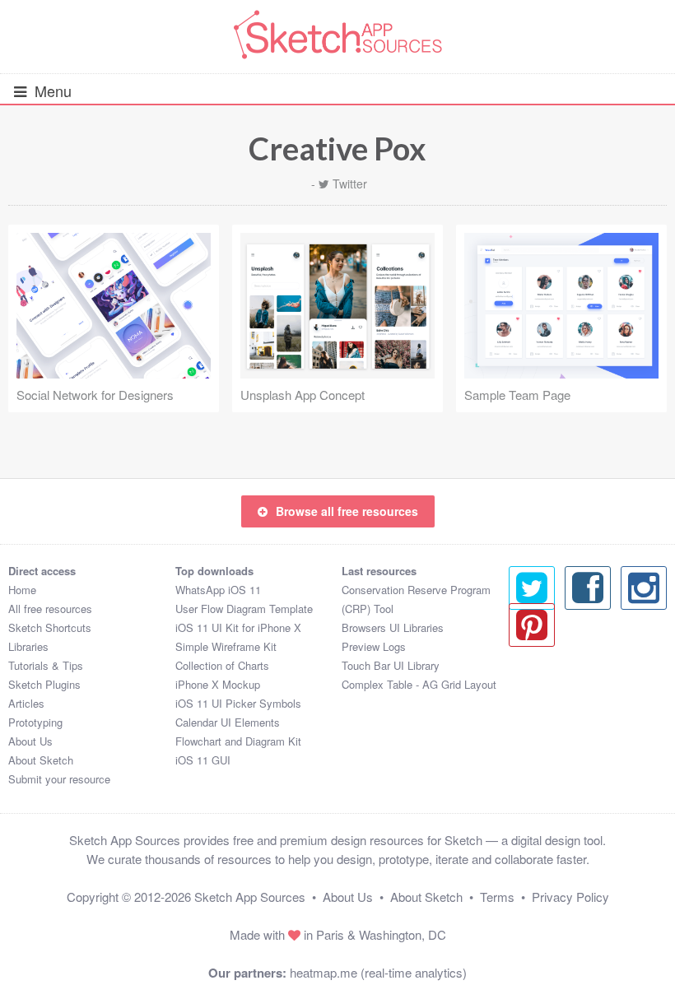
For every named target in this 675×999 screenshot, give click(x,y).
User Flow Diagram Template (244, 608)
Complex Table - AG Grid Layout (419, 684)
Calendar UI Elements (227, 722)
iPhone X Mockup (217, 684)
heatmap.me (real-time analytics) (378, 972)
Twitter (350, 183)
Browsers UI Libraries (393, 627)
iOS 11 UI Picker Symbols (238, 703)
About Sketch (40, 760)
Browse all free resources (347, 511)
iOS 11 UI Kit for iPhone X (238, 627)
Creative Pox (337, 148)
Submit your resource (59, 779)
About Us (30, 741)
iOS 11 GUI (202, 760)
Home (22, 589)
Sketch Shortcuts (49, 627)
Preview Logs (374, 646)
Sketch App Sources (249, 896)
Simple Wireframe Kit (226, 646)
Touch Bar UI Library (391, 665)
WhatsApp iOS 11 (218, 589)
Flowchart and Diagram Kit (238, 741)
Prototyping (35, 722)
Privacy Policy (570, 896)
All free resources (50, 608)
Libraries (28, 646)
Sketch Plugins (44, 684)
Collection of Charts (222, 665)
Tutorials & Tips (45, 665)
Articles (26, 703)
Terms (497, 896)
